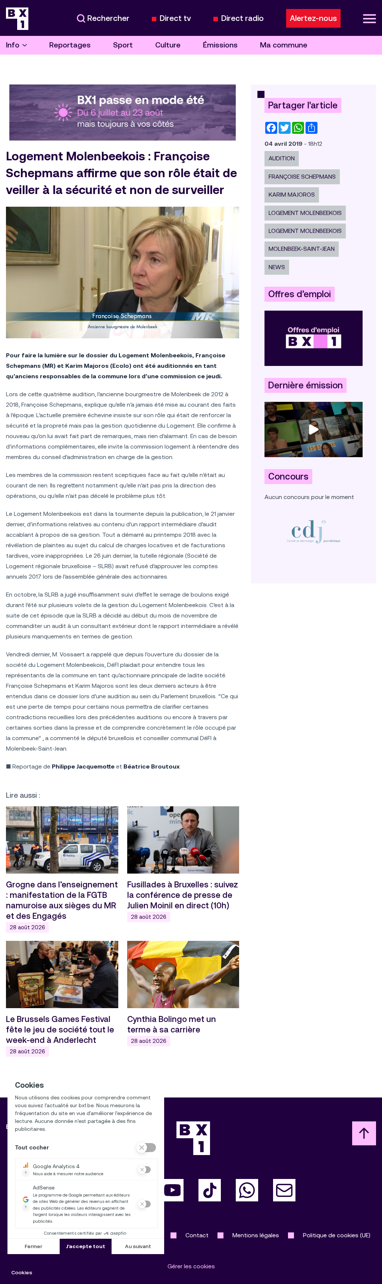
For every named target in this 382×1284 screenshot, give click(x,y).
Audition (282, 158)
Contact (197, 1235)
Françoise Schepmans (302, 176)
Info (12, 45)
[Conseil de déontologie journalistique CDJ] (313, 531)
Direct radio (242, 18)
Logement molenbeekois (305, 231)
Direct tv (175, 18)
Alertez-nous (313, 18)
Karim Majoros (292, 194)
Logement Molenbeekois (305, 213)
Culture (168, 45)
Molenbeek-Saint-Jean (302, 248)
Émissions (220, 45)
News (277, 267)
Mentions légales (255, 1235)
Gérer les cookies (191, 1266)
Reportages (70, 45)
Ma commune (283, 45)
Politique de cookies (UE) (336, 1235)
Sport (123, 45)
